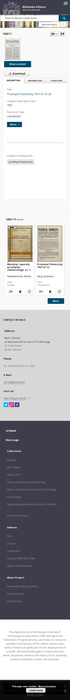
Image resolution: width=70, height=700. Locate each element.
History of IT (14, 474)
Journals (11, 460)
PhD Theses (13, 467)
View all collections (17, 515)
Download (18, 73)
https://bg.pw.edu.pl (15, 398)
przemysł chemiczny (20, 161)
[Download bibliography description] (10, 291)
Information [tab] (35, 80)
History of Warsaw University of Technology (31, 489)
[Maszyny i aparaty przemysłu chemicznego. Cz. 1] (20, 244)
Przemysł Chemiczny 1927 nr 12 (50, 266)
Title (9, 536)
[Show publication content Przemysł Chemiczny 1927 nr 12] (50, 291)
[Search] (64, 18)
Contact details (15, 593)
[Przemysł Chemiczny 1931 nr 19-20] (12, 49)
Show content (17, 64)
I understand (36, 690)
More (56, 301)
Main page (12, 440)
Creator (11, 543)
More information (47, 686)
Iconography (14, 497)
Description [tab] (13, 80)
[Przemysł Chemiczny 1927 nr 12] (50, 244)
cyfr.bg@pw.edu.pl (14, 382)
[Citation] (62, 33)
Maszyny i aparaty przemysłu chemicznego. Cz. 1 (19, 267)
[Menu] (65, 3)
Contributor (13, 551)
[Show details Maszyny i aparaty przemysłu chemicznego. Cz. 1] (29, 291)
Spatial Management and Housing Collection (32, 504)
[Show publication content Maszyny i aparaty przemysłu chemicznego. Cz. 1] (20, 291)
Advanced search (49, 24)
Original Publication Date (21, 558)
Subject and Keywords (19, 565)
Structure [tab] (56, 80)
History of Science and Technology (26, 482)
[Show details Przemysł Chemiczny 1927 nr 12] (59, 291)
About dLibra (14, 601)
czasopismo (14, 116)
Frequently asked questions (22, 586)
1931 (9, 105)
